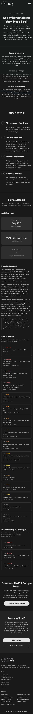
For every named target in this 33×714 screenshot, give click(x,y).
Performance (5, 682)
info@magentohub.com (8, 704)
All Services (4, 675)
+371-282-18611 (21, 701)
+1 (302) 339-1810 (6, 701)
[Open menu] (29, 3)
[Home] (7, 3)
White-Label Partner (7, 677)
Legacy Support (5, 679)
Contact (3, 687)
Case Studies (5, 684)
